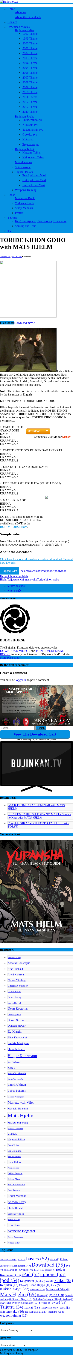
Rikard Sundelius (16, 1184)
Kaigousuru (29, 1281)
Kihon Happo (39, 1285)
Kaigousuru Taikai (33, 157)
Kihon (23, 1285)
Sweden (45, 1302)
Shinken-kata (23, 167)
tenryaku (32, 579)
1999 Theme (29, 38)
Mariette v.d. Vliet (21, 1102)
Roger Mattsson (17, 1196)
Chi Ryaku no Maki (34, 180)
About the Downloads (28, 17)
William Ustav (14, 1243)
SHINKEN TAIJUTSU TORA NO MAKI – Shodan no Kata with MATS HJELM (39, 816)
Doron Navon (16, 1020)
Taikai (32, 1307)
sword (59, 1302)
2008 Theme (29, 82)
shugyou (5, 1303)
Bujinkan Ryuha (24, 116)
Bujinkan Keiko (24, 30)
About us (20, 12)
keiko (63, 1280)
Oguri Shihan (13, 1145)
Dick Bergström (14, 1015)
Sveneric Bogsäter (21, 1231)
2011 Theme (29, 97)
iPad (43, 570)
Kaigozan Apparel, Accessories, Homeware (40, 221)
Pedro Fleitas (14, 1162)
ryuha (56, 1295)
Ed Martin (15, 1031)
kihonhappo (15, 576)
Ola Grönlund (15, 1151)
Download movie (24, 322)
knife (55, 1285)
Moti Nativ (12, 1134)
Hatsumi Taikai (31, 152)
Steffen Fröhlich (16, 1214)
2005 (4, 1259)
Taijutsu (12, 579)
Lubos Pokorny (17, 1090)
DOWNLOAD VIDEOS (15, 650)
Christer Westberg (17, 980)
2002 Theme (29, 53)
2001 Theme (29, 48)
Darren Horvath (14, 1003)
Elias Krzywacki (17, 1037)
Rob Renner (14, 1190)
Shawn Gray (17, 1202)
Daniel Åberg (14, 997)
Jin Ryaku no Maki (33, 185)
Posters (19, 212)
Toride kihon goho (48, 579)
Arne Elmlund (15, 968)
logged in (21, 680)
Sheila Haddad (15, 1208)
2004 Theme (29, 62)
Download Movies (18, 26)
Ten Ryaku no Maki (34, 175)
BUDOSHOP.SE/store (13, 526)
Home (11, 8)
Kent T (11, 1067)
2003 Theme (29, 58)
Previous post (17, 585)
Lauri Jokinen (17, 1084)
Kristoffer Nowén (15, 1079)
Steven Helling (14, 1220)
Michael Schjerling (18, 1122)
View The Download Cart (34, 734)
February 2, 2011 (5, 257)
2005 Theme (29, 67)
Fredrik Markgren (18, 1043)
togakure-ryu (56, 1311)
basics (24, 570)
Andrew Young (14, 958)
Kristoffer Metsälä (17, 1073)
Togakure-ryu (30, 144)
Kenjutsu (9, 1285)
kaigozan (47, 1281)
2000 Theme (29, 43)
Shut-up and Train (25, 226)
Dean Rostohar (18, 1008)
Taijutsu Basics (24, 172)
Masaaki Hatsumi (18, 1108)
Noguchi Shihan (16, 1139)
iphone (50, 570)
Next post (13, 590)
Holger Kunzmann (22, 1055)
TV (9, 230)
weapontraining (14, 1315)
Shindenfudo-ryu (32, 119)
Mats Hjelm (21, 1115)
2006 (12, 1259)
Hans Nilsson (16, 1049)
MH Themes (31, 1353)
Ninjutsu (42, 1295)
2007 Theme (29, 77)
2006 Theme (29, 72)
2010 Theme (29, 92)
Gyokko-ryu (29, 134)
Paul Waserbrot (14, 1157)
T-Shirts (12, 217)
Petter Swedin (15, 1173)
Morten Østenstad (15, 1128)
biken (54, 1259)
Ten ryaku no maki (36, 1312)
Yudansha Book (24, 203)
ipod (56, 570)
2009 (21, 1260)
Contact (12, 22)
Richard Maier (14, 1179)
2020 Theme (29, 111)
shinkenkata (66, 1299)
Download (34, 570)
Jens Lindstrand (14, 1062)
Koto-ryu (27, 139)
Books (11, 194)
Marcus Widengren (16, 1097)
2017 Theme (29, 106)
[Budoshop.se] (36, 1)
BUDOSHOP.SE (17, 257)
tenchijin (22, 579)
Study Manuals (24, 208)
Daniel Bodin (14, 991)
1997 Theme (29, 33)
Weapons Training (25, 190)
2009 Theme (29, 87)
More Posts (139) (10, 657)
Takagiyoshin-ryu (32, 129)
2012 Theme (29, 101)
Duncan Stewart (17, 1025)
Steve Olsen (14, 1225)
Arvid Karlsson (16, 974)
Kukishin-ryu (30, 124)
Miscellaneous (23, 162)
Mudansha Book (25, 198)
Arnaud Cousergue (19, 963)
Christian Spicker (18, 985)
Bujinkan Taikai (24, 149)
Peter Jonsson (13, 1168)
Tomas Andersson (15, 1237)
